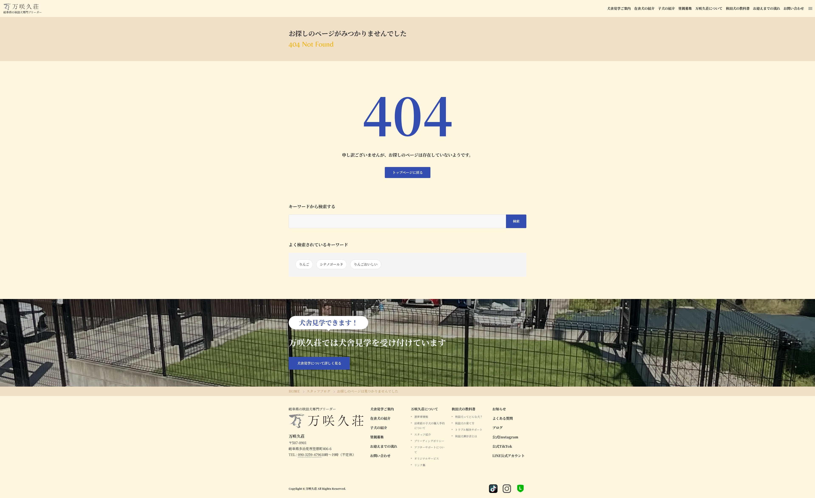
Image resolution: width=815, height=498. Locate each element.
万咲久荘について (708, 8)
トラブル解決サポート (468, 430)
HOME (294, 391)
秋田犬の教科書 (738, 8)
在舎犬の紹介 (644, 8)
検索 (516, 221)
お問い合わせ (794, 8)
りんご (304, 264)
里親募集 (685, 8)
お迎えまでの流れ (766, 8)
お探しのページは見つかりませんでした (367, 391)
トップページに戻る (407, 172)
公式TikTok (502, 446)
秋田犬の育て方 (464, 423)
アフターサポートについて (429, 449)
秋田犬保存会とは (466, 436)
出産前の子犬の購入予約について (429, 425)
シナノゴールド (331, 264)
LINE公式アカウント (508, 455)
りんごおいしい (366, 264)
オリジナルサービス (426, 458)
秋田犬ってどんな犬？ (469, 417)
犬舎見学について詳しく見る (319, 363)
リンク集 (419, 465)
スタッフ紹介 (422, 434)
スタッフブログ (318, 391)
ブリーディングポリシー (429, 441)
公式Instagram (505, 437)
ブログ (497, 427)
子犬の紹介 (666, 8)
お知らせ (499, 409)
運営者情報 (421, 417)
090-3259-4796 (309, 454)
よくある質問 (502, 418)
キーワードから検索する (312, 206)
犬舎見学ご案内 (619, 8)
